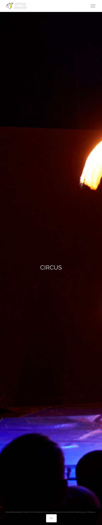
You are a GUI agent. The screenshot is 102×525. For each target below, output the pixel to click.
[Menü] (91, 6)
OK (51, 518)
